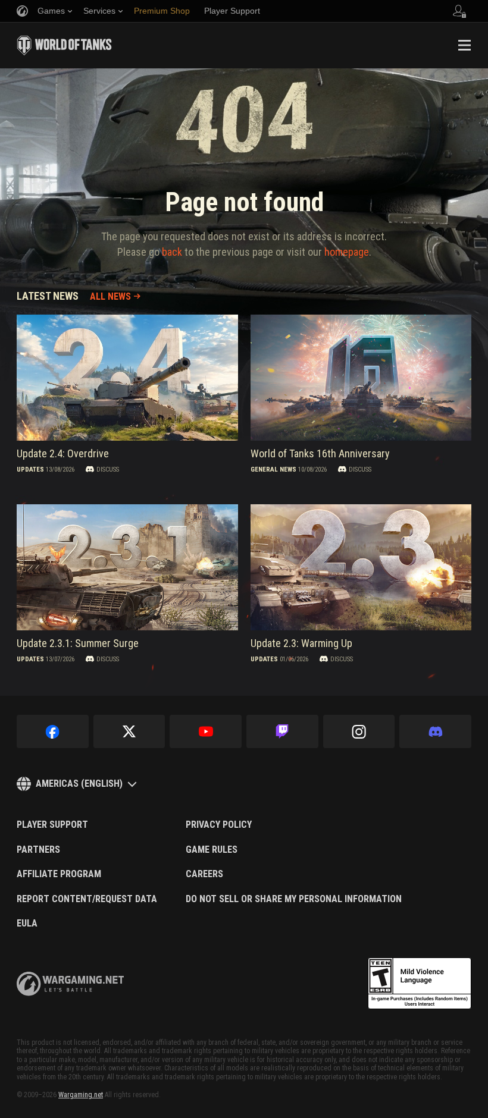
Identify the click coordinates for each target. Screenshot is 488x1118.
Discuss (107, 469)
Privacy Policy (219, 824)
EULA (27, 923)
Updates (30, 469)
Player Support (52, 824)
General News (273, 469)
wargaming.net (70, 984)
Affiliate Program (59, 874)
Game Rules (211, 849)
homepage (346, 252)
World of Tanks (64, 45)
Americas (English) (79, 783)
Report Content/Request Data (87, 899)
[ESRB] (419, 983)
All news (110, 296)
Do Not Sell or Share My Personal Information (294, 899)
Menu (464, 45)
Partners (38, 849)
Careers (204, 874)
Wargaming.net (80, 1095)
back (172, 252)
